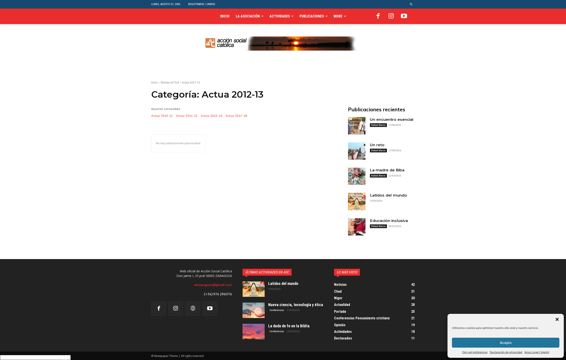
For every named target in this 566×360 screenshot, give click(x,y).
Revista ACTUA (170, 82)
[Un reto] (356, 151)
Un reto (377, 145)
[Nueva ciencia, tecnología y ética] (254, 310)
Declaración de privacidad (506, 352)
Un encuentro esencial (391, 119)
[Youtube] (403, 16)
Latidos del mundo (388, 195)
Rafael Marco (378, 125)
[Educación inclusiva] (356, 226)
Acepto (506, 343)
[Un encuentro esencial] (356, 125)
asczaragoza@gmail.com (213, 285)
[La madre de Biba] (356, 176)
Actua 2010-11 (162, 115)
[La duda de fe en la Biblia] (254, 331)
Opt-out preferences (475, 352)
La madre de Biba (387, 170)
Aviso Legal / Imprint (536, 352)
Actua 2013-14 (211, 115)
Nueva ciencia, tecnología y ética (295, 304)
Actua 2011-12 (186, 115)
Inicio (154, 82)
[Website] (192, 308)
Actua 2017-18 (236, 115)
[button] (557, 319)
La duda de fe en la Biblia (289, 326)
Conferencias (277, 310)
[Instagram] (391, 16)
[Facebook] (378, 16)
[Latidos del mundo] (356, 201)
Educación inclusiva (389, 220)
